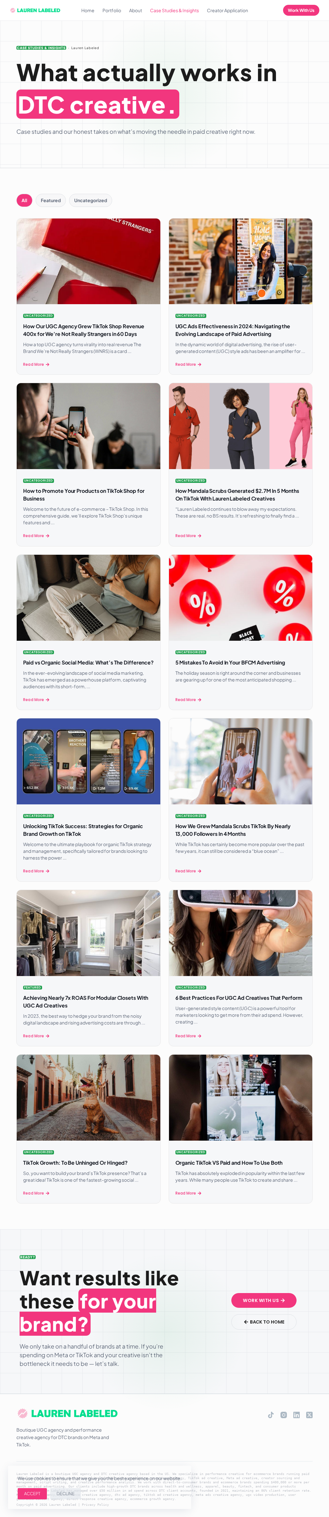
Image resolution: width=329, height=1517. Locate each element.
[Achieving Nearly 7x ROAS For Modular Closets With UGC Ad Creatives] (88, 933)
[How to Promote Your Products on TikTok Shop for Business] (88, 426)
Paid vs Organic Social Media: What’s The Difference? (88, 662)
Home (87, 10)
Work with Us (301, 10)
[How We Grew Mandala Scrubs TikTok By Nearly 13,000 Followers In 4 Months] (240, 761)
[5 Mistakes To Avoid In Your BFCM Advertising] (240, 598)
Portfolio (111, 10)
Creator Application (227, 10)
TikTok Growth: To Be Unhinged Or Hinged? (75, 1162)
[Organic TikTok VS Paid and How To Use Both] (240, 1098)
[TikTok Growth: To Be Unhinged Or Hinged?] (88, 1098)
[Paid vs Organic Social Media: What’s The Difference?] (88, 598)
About (135, 10)
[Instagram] (283, 1415)
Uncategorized (38, 315)
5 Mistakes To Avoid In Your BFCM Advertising (230, 662)
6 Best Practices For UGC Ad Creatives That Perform (238, 997)
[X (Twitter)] (309, 1415)
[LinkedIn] (296, 1415)
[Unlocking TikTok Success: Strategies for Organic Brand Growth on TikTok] (88, 761)
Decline (66, 1493)
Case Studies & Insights (174, 10)
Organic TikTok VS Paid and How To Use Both (229, 1162)
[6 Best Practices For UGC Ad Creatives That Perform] (240, 933)
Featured (32, 987)
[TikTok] (271, 1415)
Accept (32, 1493)
